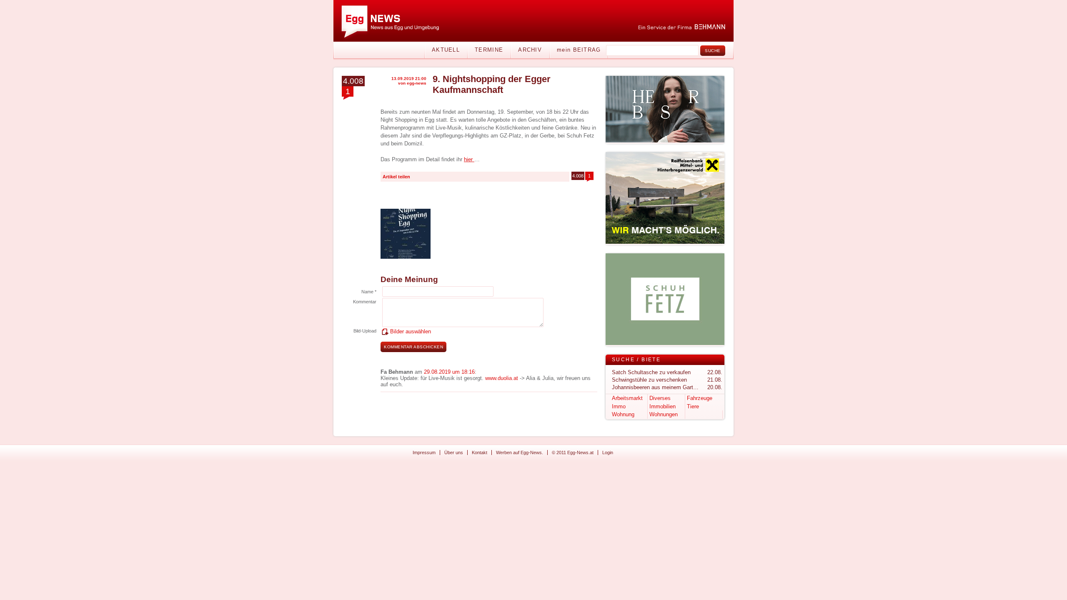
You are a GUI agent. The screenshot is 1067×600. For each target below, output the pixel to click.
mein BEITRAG (579, 50)
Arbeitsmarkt (627, 398)
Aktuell (446, 50)
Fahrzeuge (699, 398)
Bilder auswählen (410, 331)
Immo (619, 406)
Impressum (424, 452)
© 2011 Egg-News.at (573, 452)
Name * (368, 291)
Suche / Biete (636, 359)
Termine (489, 50)
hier (469, 159)
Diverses (660, 398)
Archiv (530, 50)
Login (607, 452)
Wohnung (623, 414)
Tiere (693, 406)
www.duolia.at (501, 378)
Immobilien (662, 406)
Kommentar (364, 301)
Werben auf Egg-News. (519, 452)
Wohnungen (663, 414)
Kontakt (479, 452)
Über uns (453, 452)
